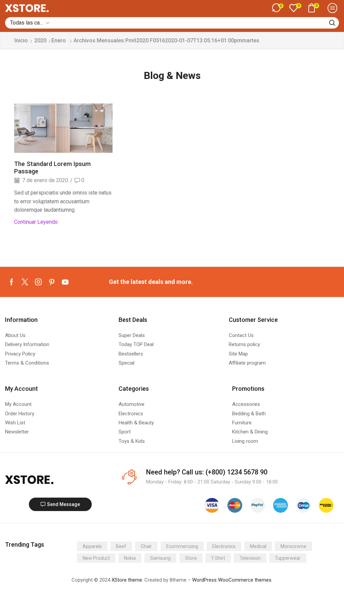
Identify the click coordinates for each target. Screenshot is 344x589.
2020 (40, 40)
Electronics (223, 546)
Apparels (92, 546)
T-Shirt (218, 558)
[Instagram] (38, 282)
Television (250, 558)
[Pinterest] (51, 282)
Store (191, 558)
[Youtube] (65, 282)
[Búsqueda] (332, 23)
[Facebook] (11, 282)
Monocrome (293, 546)
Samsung (160, 558)
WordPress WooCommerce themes (231, 580)
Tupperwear (288, 558)
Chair (146, 546)
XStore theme (127, 580)
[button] (278, 7)
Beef (121, 546)
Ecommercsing (182, 546)
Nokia (130, 558)
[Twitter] (25, 282)
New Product (96, 558)
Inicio (21, 40)
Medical (258, 546)
